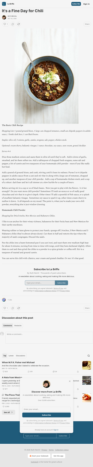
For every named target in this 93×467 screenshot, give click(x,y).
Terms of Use (58, 420)
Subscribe (76, 4)
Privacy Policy (65, 423)
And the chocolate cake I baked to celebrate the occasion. (26, 365)
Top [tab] (4, 356)
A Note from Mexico (12, 377)
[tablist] (12, 325)
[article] (46, 367)
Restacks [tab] (17, 325)
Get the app (58, 456)
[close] (70, 381)
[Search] (88, 355)
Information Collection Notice (45, 423)
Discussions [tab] (20, 356)
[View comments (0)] (12, 24)
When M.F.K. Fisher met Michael (18, 362)
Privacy (44, 450)
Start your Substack (40, 456)
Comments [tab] (7, 325)
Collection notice (62, 450)
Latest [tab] (11, 356)
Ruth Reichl (12, 16)
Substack (34, 462)
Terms (51, 450)
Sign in (86, 4)
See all (7, 412)
